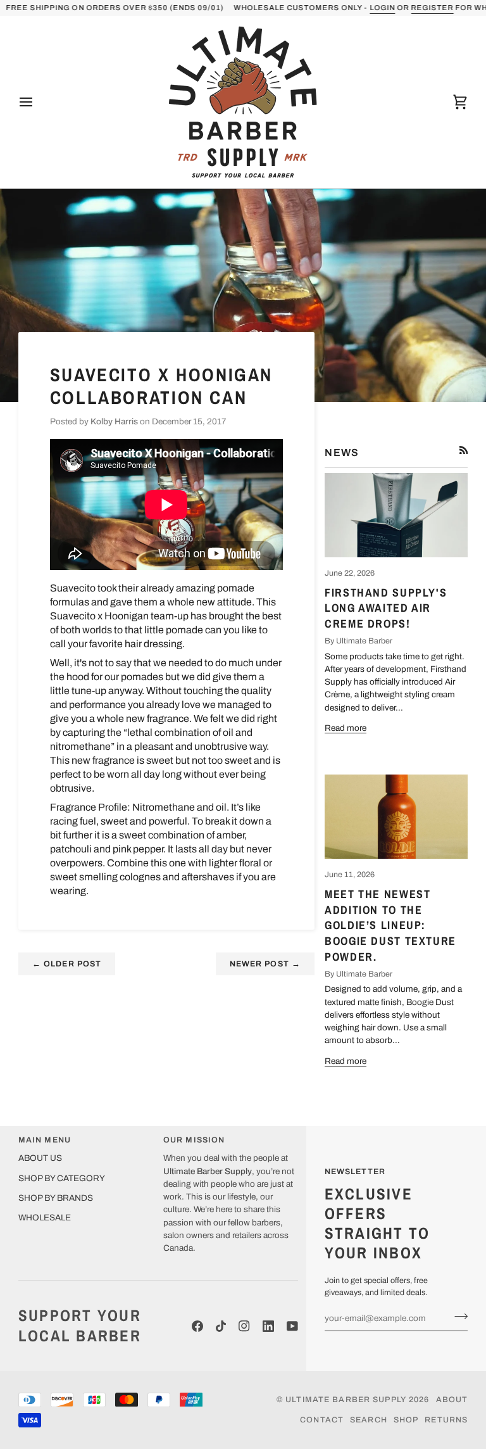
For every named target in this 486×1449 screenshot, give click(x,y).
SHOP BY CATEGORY (61, 1178)
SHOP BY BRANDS (55, 1198)
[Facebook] (197, 1326)
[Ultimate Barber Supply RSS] (463, 450)
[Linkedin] (268, 1326)
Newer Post (265, 963)
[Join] (457, 1317)
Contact (322, 1419)
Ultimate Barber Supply (345, 1399)
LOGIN (382, 7)
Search (368, 1419)
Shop (406, 1419)
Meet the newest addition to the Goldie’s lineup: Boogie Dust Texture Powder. (390, 925)
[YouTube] (292, 1326)
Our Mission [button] (194, 1140)
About (452, 1399)
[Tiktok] (221, 1326)
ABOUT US (40, 1158)
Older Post (67, 963)
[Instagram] (244, 1326)
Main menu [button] (44, 1140)
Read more (345, 728)
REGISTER (432, 7)
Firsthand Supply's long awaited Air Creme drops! (386, 608)
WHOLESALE (44, 1217)
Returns (446, 1419)
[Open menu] (37, 102)
